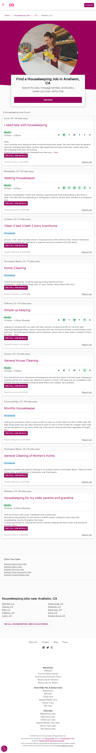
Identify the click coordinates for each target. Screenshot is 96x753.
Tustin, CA (7, 616)
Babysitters (48, 690)
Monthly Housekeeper (19, 408)
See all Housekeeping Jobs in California (26, 624)
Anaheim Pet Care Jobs (14, 569)
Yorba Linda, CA (55, 604)
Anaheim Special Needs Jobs (16, 575)
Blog (56, 642)
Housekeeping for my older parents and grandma (38, 498)
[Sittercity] (11, 5)
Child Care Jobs (48, 719)
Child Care (48, 696)
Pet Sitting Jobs (48, 728)
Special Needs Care (48, 699)
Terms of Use (49, 738)
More (56, 152)
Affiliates (48, 670)
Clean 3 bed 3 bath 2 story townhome (30, 226)
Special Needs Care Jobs (48, 722)
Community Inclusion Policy (48, 676)
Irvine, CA (52, 613)
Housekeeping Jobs (22, 15)
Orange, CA (7, 607)
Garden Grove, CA (56, 616)
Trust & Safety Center (48, 673)
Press (65, 642)
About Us (33, 642)
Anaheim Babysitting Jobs (15, 564)
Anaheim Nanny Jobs (13, 567)
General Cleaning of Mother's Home (29, 455)
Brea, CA (6, 610)
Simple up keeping (17, 310)
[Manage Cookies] (4, 748)
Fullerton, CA (8, 613)
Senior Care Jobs (48, 725)
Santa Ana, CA (55, 610)
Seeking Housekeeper (19, 178)
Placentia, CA (54, 607)
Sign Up (89, 5)
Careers (45, 642)
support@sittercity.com (65, 745)
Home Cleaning (15, 268)
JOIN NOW (48, 100)
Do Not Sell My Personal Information (51, 740)
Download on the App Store (48, 657)
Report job (87, 162)
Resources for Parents (48, 679)
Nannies (48, 693)
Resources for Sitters (48, 682)
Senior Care (48, 702)
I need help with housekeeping (25, 125)
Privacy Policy (65, 738)
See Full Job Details (16, 156)
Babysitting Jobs (48, 713)
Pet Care (48, 705)
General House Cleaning (21, 360)
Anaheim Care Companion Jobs (17, 572)
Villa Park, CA (8, 604)
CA (35, 15)
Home (7, 15)
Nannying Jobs (48, 716)
